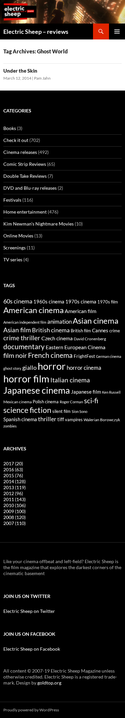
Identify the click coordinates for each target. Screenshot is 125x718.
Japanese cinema (36, 390)
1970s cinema (80, 301)
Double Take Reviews (25, 176)
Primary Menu (117, 31)
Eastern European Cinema (75, 347)
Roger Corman (71, 402)
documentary (24, 347)
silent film (61, 411)
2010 (14, 505)
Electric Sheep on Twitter (29, 611)
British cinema (51, 330)
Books (9, 128)
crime (114, 330)
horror (52, 366)
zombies (10, 426)
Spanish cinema (20, 419)
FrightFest (84, 356)
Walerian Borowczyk (102, 419)
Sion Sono (79, 411)
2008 (14, 517)
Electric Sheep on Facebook (31, 649)
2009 (14, 511)
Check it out (15, 140)
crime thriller (21, 338)
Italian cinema (70, 380)
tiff (60, 419)
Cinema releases (20, 152)
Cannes (100, 330)
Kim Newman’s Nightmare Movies (38, 224)
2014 (14, 481)
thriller (47, 419)
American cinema (33, 310)
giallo (29, 367)
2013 (14, 487)
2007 (14, 523)
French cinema (50, 355)
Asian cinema (95, 320)
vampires (74, 419)
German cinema (108, 356)
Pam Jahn (42, 78)
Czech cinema (57, 338)
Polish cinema (46, 401)
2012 (13, 493)
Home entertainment (25, 212)
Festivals (12, 200)
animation (59, 321)
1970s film (107, 301)
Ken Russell (111, 392)
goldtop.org (49, 682)
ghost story (12, 368)
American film (80, 311)
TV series (12, 259)
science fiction (27, 410)
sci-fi (91, 400)
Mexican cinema (17, 401)
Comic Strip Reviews (24, 164)
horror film (26, 378)
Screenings (14, 247)
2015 (13, 475)
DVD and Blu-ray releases (30, 188)
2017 (13, 463)
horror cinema (84, 367)
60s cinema (17, 301)
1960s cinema (48, 301)
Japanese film (86, 392)
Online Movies (18, 235)
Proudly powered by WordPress (31, 709)
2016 (13, 469)
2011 (14, 499)
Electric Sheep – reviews (35, 31)
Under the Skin (20, 71)
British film (81, 330)
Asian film (17, 330)
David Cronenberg (90, 338)
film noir (15, 355)
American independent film (24, 322)
